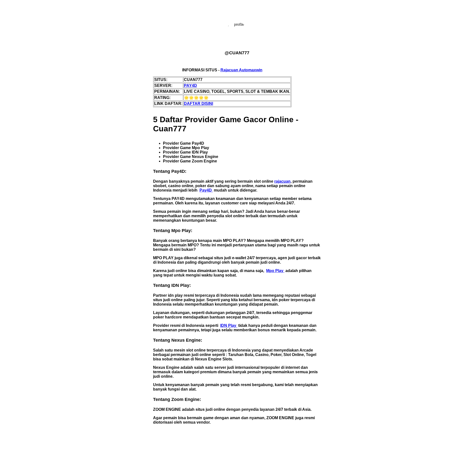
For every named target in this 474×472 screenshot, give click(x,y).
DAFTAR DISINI (198, 103)
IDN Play (228, 325)
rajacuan (282, 181)
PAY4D (190, 85)
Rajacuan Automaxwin (241, 70)
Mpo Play (275, 271)
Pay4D (206, 190)
